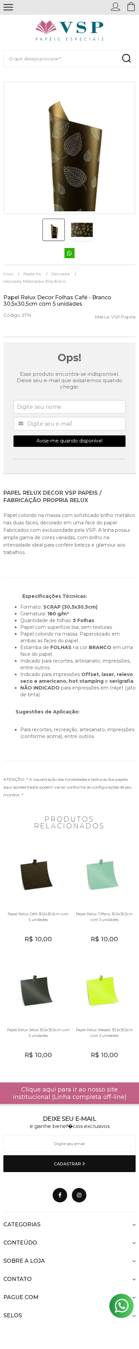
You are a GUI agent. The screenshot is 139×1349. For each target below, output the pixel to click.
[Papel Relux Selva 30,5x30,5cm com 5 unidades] (36, 1013)
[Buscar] (126, 58)
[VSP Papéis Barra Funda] (70, 32)
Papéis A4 (32, 274)
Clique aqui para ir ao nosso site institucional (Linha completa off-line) (70, 1093)
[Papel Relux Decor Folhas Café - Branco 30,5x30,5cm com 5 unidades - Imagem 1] (54, 230)
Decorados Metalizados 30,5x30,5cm (34, 281)
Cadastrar (68, 1163)
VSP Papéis (123, 316)
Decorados (60, 274)
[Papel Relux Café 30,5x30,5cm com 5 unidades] (36, 897)
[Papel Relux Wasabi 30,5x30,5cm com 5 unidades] (103, 1013)
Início (8, 274)
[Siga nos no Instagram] (79, 1195)
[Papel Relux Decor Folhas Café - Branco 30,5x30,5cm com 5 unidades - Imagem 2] (82, 230)
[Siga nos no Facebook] (60, 1195)
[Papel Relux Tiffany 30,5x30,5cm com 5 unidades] (103, 897)
